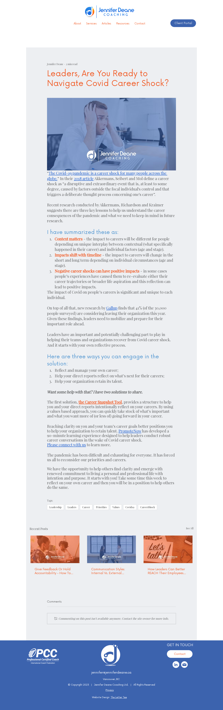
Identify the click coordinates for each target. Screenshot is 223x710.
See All (189, 528)
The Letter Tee (119, 697)
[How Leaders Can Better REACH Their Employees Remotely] (168, 549)
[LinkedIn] (175, 664)
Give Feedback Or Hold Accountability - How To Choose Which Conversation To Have (53, 571)
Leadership (55, 507)
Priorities (101, 507)
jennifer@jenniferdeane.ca (111, 672)
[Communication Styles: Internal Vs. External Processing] (111, 549)
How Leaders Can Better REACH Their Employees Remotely (166, 571)
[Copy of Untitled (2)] (184, 664)
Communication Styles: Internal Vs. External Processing (108, 571)
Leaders (72, 507)
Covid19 (129, 507)
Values (116, 507)
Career (86, 507)
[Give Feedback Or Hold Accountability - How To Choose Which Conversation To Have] (54, 549)
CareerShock (147, 507)
